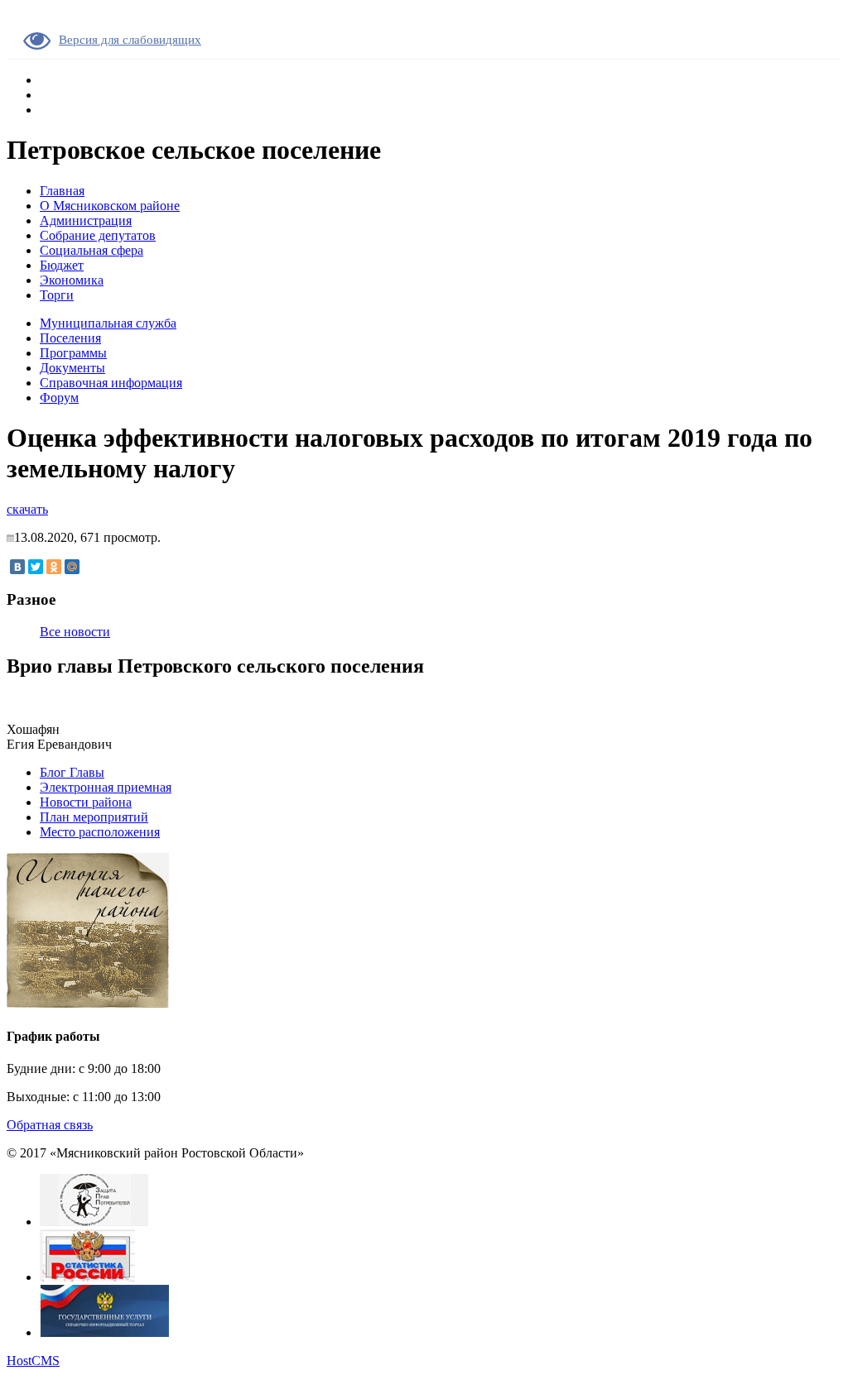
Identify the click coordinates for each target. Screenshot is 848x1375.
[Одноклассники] (53, 566)
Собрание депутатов (98, 235)
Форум (59, 397)
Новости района (86, 802)
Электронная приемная (105, 787)
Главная (62, 191)
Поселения (70, 338)
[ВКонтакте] (17, 566)
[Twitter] (35, 566)
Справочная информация (111, 383)
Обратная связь (50, 1125)
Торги (57, 295)
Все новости (75, 632)
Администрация (86, 220)
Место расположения (100, 832)
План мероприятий (94, 817)
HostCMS (33, 1360)
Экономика (72, 280)
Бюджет (62, 265)
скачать (27, 509)
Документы (72, 368)
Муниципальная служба (108, 323)
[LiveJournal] (90, 566)
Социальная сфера (91, 250)
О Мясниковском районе (110, 206)
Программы (73, 353)
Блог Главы (72, 772)
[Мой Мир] (72, 566)
